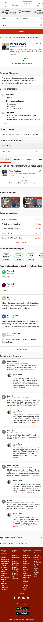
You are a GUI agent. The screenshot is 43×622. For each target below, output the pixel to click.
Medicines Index (26, 578)
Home (2, 37)
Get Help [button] (6, 160)
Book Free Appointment (27, 4)
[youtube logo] (28, 598)
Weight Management (5, 576)
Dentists (16, 37)
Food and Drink (4, 580)
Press (35, 576)
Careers (36, 560)
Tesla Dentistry (6, 151)
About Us (36, 555)
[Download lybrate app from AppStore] (22, 615)
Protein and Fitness (4, 564)
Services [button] (29, 159)
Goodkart (4, 557)
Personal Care (4, 584)
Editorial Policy (36, 573)
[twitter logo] (19, 598)
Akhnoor (23, 37)
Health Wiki (26, 555)
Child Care (4, 587)
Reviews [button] (17, 159)
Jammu (8, 37)
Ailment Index (25, 582)
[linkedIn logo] (23, 598)
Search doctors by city (15, 557)
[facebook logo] (14, 598)
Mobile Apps (37, 562)
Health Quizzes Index (25, 569)
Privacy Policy (35, 569)
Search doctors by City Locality (16, 563)
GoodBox (4, 590)
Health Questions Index (26, 563)
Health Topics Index (27, 574)
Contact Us (37, 557)
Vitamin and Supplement (5, 560)
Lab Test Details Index (25, 587)
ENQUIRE (15, 198)
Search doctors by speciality (15, 569)
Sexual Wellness (4, 572)
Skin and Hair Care (4, 568)
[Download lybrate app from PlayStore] (22, 610)
